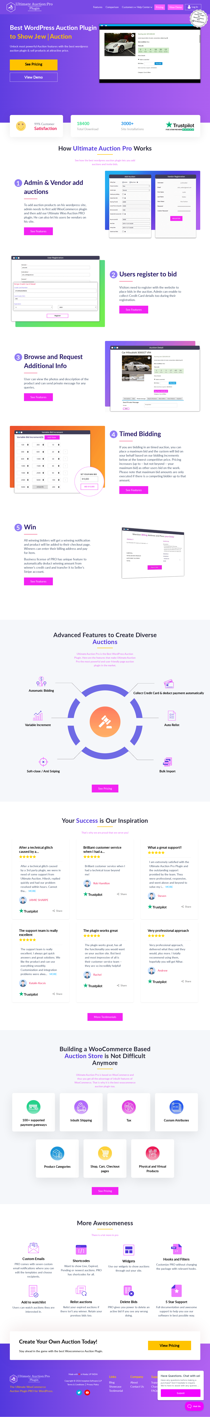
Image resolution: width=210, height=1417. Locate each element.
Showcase (115, 1386)
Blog (112, 1382)
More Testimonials (105, 1017)
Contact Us (137, 1386)
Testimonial (116, 1390)
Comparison (112, 7)
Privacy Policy (93, 1384)
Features (97, 7)
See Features (38, 231)
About (134, 1382)
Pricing (159, 7)
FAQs (154, 1390)
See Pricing (33, 64)
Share (59, 910)
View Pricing (169, 1345)
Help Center (143, 7)
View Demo (175, 7)
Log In (195, 7)
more (32, 891)
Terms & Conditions (75, 1384)
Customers (128, 7)
